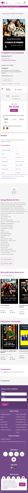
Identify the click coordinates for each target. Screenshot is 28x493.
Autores (2, 417)
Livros (7, 13)
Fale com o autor (8, 263)
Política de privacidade (21, 414)
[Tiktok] (18, 478)
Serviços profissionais (21, 419)
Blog (2, 419)
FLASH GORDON (5, 305)
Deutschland (16, 6)
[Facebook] (8, 478)
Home (3, 13)
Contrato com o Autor (6, 429)
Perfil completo (7, 259)
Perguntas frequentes (6, 439)
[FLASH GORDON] (9, 291)
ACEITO (22, 484)
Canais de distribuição (21, 427)
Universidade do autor (21, 422)
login (5, 372)
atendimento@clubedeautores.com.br (8, 178)
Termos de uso (4, 427)
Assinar (5, 404)
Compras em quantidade (21, 424)
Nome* (3, 391)
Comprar (14, 110)
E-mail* (3, 397)
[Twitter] (3, 478)
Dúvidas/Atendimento (6, 414)
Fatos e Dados (4, 424)
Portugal (6, 6)
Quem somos (4, 422)
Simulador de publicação (21, 431)
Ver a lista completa (7, 275)
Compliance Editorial (20, 417)
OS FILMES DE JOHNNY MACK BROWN (9, 351)
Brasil (2, 6)
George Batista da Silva (9, 60)
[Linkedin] (23, 478)
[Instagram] (13, 478)
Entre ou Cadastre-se (19, 3)
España (10, 6)
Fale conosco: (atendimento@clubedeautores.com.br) (13, 441)
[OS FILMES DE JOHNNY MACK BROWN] (9, 336)
